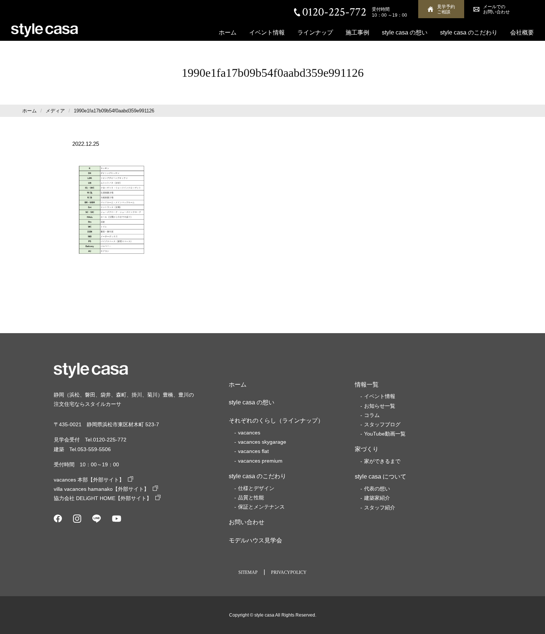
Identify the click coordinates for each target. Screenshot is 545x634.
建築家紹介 (377, 498)
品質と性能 (251, 497)
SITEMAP (248, 572)
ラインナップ (315, 32)
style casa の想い (404, 32)
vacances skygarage (262, 442)
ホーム (228, 32)
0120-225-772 (334, 12)
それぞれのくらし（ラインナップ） (276, 420)
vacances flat (253, 451)
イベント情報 (267, 32)
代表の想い (377, 489)
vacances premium (260, 461)
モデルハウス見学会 (255, 540)
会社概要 (522, 32)
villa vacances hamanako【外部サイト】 (101, 489)
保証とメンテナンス (261, 507)
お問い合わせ (246, 522)
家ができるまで (382, 461)
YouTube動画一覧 (385, 434)
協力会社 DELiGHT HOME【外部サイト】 (103, 498)
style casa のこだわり (469, 32)
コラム (372, 415)
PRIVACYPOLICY (289, 572)
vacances (249, 433)
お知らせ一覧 (379, 406)
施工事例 (357, 32)
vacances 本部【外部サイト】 (89, 480)
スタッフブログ (382, 424)
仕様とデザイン (256, 488)
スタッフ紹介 (379, 507)
